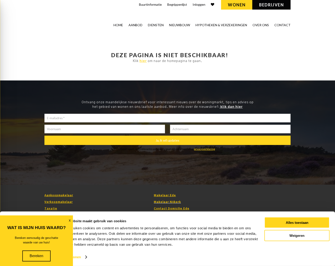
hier (143, 61)
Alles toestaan (297, 223)
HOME (118, 25)
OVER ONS (261, 25)
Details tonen (70, 257)
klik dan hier (231, 106)
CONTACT (282, 25)
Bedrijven (271, 4)
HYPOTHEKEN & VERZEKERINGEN (221, 25)
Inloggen (199, 4)
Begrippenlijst (177, 4)
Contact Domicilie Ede (171, 208)
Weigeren (296, 235)
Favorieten (212, 5)
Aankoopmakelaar (58, 195)
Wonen (236, 4)
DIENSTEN (156, 25)
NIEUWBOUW (179, 25)
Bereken (36, 256)
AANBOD (135, 25)
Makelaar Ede (165, 195)
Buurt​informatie (150, 4)
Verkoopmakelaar (58, 202)
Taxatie (50, 208)
